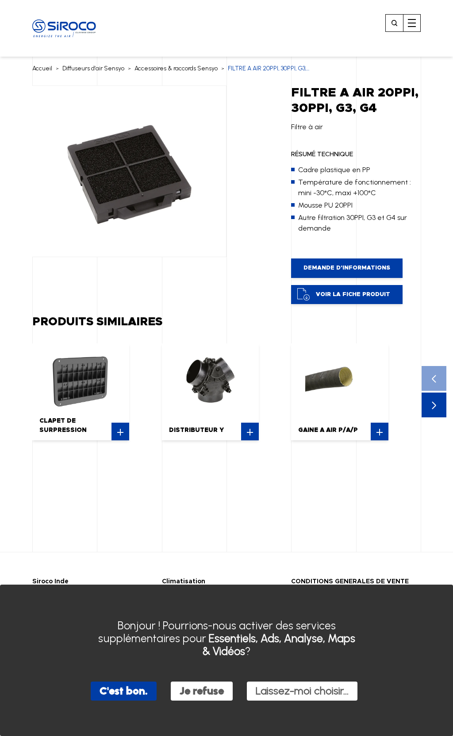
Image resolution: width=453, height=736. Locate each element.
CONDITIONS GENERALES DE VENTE (350, 581)
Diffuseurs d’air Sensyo (93, 68)
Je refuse (202, 690)
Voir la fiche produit (353, 294)
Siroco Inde (50, 581)
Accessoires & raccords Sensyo (176, 68)
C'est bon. (124, 690)
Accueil (42, 68)
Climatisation (183, 581)
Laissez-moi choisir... (302, 690)
